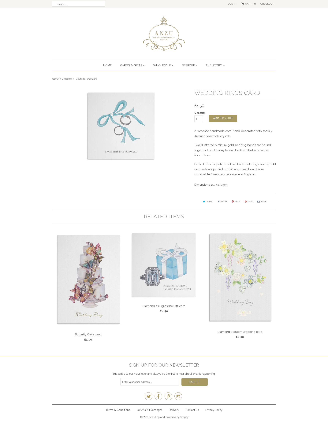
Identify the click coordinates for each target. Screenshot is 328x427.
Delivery (174, 409)
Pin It (237, 201)
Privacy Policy (213, 409)
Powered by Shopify (177, 417)
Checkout (267, 3)
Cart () (250, 3)
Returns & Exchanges (149, 409)
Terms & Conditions (118, 409)
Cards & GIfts (131, 65)
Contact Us (192, 409)
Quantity (199, 112)
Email (263, 201)
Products (67, 79)
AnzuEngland (157, 417)
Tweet (209, 201)
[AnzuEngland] (164, 34)
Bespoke (188, 65)
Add (250, 201)
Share (224, 201)
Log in (232, 3)
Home (107, 65)
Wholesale (162, 65)
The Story (214, 65)
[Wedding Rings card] (121, 125)
